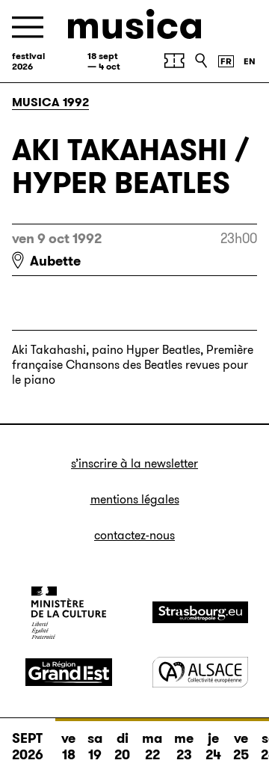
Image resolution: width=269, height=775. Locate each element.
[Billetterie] (174, 60)
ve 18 (68, 747)
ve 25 (241, 747)
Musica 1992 (50, 102)
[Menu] (27, 27)
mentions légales (134, 499)
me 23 (184, 747)
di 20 (122, 747)
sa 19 (94, 747)
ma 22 (152, 747)
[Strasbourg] (200, 612)
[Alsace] (200, 672)
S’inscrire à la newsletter (134, 463)
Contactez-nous (134, 535)
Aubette (55, 261)
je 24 (213, 747)
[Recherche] (201, 60)
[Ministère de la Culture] (68, 612)
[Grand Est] (68, 672)
